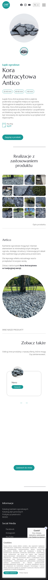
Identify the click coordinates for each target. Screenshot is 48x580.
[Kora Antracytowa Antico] (24, 28)
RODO (5, 517)
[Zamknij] (45, 528)
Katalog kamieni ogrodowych (15, 509)
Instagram (10, 533)
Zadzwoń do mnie (24, 467)
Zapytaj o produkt (13, 137)
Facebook (10, 529)
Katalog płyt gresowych (12, 511)
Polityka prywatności (11, 514)
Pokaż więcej (23, 573)
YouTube (9, 536)
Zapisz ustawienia (10, 573)
